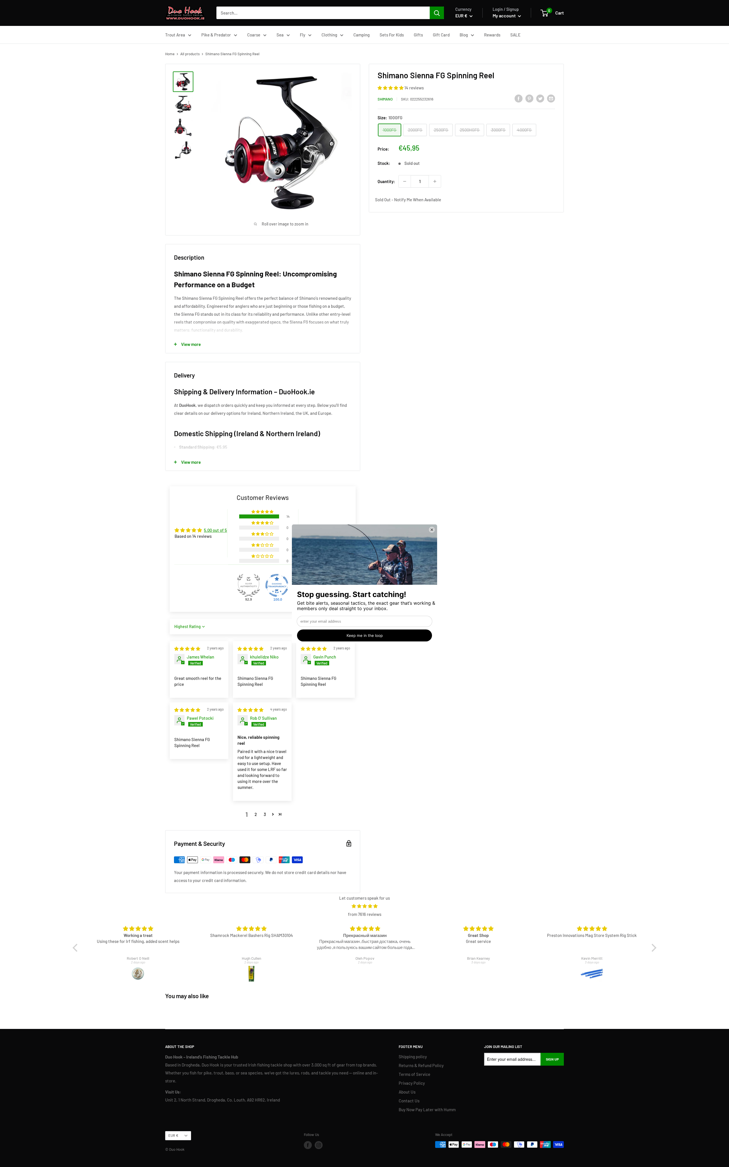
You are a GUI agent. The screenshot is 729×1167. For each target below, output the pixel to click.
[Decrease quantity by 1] (405, 181)
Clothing (329, 34)
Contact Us (409, 1100)
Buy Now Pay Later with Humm (427, 1109)
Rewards (492, 34)
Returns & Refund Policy (421, 1065)
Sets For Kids (392, 34)
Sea (280, 34)
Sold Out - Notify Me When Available (408, 199)
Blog (464, 34)
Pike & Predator (216, 34)
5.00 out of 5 (215, 530)
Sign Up (552, 1059)
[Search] (437, 13)
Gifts (418, 34)
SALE (515, 34)
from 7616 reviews (364, 914)
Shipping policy (413, 1056)
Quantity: (386, 181)
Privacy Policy (412, 1083)
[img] (187, 648)
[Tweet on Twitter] (540, 98)
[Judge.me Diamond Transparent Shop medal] (276, 585)
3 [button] (265, 814)
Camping (361, 34)
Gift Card (441, 34)
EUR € (173, 1135)
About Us (407, 1091)
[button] (391, 87)
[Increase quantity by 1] (435, 181)
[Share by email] (551, 98)
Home (170, 54)
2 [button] (256, 814)
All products (190, 54)
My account (505, 15)
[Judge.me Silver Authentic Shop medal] (248, 585)
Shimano (385, 99)
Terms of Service (414, 1074)
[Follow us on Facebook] (308, 1145)
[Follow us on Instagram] (319, 1145)
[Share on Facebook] (519, 98)
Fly (302, 34)
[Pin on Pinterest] (529, 98)
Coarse (253, 34)
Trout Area (175, 34)
